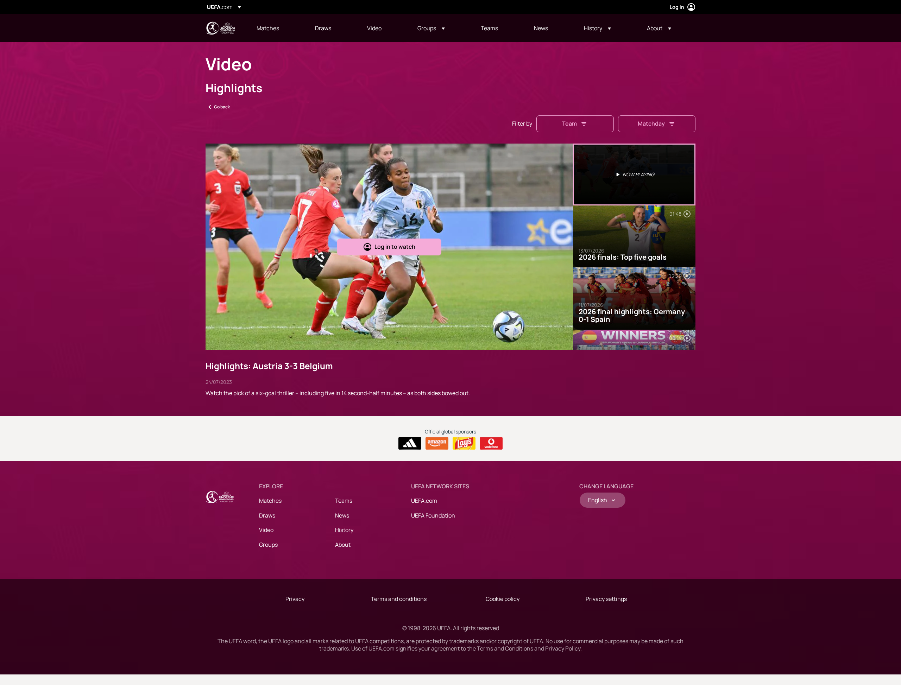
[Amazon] (437, 443)
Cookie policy (502, 599)
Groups (268, 544)
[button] (431, 28)
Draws (267, 515)
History (344, 530)
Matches (270, 501)
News (342, 515)
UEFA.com (424, 501)
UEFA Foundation (433, 515)
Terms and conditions (399, 599)
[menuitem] (277, 28)
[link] (268, 28)
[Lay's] (464, 443)
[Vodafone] (491, 443)
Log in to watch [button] (394, 246)
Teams (343, 501)
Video (266, 530)
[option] (634, 174)
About (343, 544)
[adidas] (409, 443)
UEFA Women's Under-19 (220, 28)
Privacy (294, 599)
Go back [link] (222, 107)
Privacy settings (606, 599)
